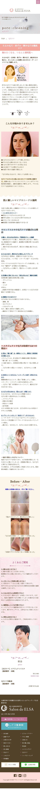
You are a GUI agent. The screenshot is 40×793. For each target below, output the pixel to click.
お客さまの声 (7, 739)
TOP (3, 38)
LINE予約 (31, 764)
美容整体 (6, 758)
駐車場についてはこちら (15, 719)
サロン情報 (25, 736)
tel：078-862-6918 (8, 714)
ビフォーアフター (27, 733)
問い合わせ (6, 746)
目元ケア (6, 752)
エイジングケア (26, 749)
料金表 (24, 746)
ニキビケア (6, 755)
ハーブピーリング (27, 755)
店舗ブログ (6, 736)
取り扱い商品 (26, 743)
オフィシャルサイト (14, 727)
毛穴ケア (24, 752)
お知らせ (24, 739)
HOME (5, 733)
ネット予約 (12, 764)
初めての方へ (7, 743)
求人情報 (6, 749)
